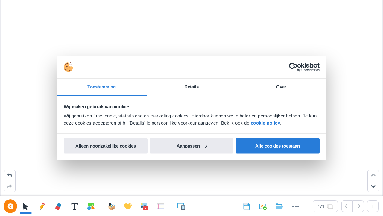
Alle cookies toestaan (277, 145)
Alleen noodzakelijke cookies (105, 145)
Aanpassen (188, 145)
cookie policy (265, 122)
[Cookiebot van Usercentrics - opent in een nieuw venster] (293, 67)
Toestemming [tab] (101, 86)
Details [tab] (191, 86)
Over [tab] (281, 86)
